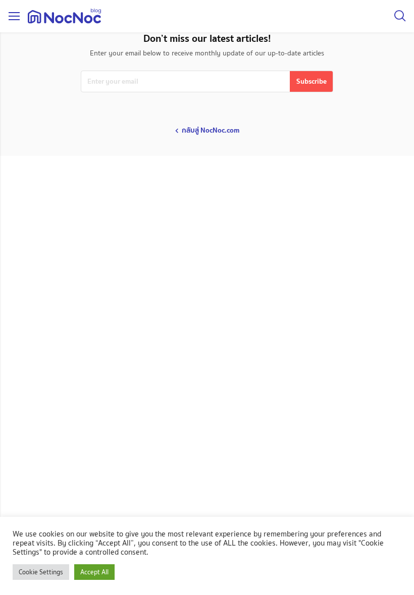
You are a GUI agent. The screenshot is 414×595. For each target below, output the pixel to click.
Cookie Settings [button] (41, 572)
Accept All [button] (94, 572)
